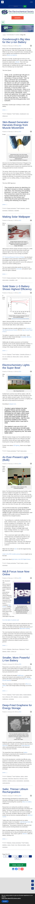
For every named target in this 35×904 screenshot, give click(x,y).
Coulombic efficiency (26, 336)
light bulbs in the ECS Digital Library (21, 559)
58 (16, 856)
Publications (22, 649)
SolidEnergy (20, 675)
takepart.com (12, 404)
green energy (5, 280)
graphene (4, 780)
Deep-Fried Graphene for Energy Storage (17, 706)
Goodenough (23, 113)
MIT (12, 696)
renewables (11, 280)
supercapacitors (25, 745)
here (16, 548)
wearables (16, 210)
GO (25, 6)
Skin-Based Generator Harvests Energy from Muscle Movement (15, 125)
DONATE (18, 18)
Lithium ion (5, 116)
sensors (27, 208)
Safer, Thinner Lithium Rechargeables (15, 790)
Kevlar (12, 845)
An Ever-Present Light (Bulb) (15, 458)
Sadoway (16, 696)
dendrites (4, 845)
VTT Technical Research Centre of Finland (13, 257)
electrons (24, 833)
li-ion (27, 113)
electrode (4, 745)
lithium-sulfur (16, 356)
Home (4, 34)
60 (23, 856)
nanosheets (26, 780)
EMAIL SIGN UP (17, 865)
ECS (20, 45)
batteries (4, 651)
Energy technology (11, 208)
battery (17, 113)
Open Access (25, 330)
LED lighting (16, 445)
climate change (24, 278)
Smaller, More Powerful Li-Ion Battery (16, 659)
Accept (5, 901)
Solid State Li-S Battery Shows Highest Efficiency (17, 288)
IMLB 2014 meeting (25, 628)
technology (5, 210)
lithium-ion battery (27, 801)
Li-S (5, 356)
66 (16, 858)
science (21, 356)
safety (28, 845)
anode (17, 694)
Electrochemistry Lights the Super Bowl (16, 366)
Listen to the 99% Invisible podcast (11, 554)
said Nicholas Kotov (25, 822)
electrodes (19, 268)
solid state (26, 356)
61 (27, 856)
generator (23, 208)
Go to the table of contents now (10, 620)
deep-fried (10, 778)
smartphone (25, 696)
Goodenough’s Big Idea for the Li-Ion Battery (16, 41)
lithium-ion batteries (12, 55)
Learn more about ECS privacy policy (11, 898)
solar (16, 280)
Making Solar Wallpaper (16, 216)
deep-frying (16, 778)
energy (30, 278)
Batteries (9, 113)
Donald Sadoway (27, 694)
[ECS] (17, 13)
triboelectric (11, 210)
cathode (17, 62)
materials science (11, 780)
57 (13, 856)
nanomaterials (19, 780)
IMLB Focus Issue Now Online (15, 573)
